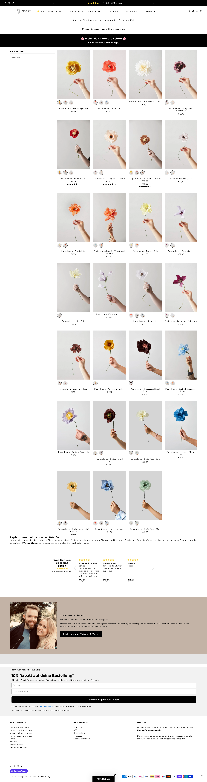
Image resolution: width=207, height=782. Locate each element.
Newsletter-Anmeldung (21, 730)
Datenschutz (79, 733)
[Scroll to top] (202, 775)
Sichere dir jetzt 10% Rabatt (104, 699)
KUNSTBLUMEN (95, 11)
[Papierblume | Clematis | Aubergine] (181, 287)
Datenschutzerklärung (47, 706)
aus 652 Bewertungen (62, 571)
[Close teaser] (115, 775)
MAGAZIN (150, 11)
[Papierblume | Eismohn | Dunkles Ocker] (145, 144)
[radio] (59, 102)
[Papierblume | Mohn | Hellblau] (109, 495)
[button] (75, 568)
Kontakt (13, 742)
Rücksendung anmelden (21, 736)
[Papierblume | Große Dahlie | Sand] (145, 74)
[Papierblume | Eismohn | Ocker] (73, 74)
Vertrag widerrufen (18, 747)
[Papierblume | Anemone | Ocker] (109, 355)
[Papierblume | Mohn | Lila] (145, 287)
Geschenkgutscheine (19, 727)
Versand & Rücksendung (21, 733)
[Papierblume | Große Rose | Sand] (145, 425)
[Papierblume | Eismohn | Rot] (73, 144)
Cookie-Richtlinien (81, 739)
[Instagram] (9, 3)
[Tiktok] (13, 3)
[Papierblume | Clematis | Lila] (181, 217)
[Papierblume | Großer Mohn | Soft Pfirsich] (73, 495)
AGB (75, 730)
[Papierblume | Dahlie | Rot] (73, 217)
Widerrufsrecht (17, 744)
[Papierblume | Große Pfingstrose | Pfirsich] (109, 217)
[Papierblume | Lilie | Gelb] (73, 287)
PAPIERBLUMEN (76, 11)
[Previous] (54, 3)
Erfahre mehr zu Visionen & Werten (81, 634)
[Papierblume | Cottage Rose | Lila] (73, 425)
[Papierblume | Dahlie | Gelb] (145, 217)
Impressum (78, 736)
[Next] (153, 3)
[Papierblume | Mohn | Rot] (109, 74)
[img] (62, 568)
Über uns (77, 727)
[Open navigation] (7, 11)
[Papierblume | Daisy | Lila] (181, 144)
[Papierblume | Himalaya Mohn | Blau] (181, 425)
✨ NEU (40, 11)
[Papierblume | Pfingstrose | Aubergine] (181, 74)
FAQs (12, 739)
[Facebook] (2, 3)
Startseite (77, 20)
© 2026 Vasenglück (19, 776)
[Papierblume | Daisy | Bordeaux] (73, 355)
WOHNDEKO (113, 11)
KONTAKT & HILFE (132, 11)
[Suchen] (189, 11)
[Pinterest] (5, 3)
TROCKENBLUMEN (55, 11)
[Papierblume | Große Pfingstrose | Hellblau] (181, 355)
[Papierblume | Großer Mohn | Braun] (109, 425)
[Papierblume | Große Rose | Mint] (145, 495)
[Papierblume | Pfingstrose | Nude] (109, 144)
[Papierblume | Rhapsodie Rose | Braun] (145, 355)
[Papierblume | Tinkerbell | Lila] (109, 287)
